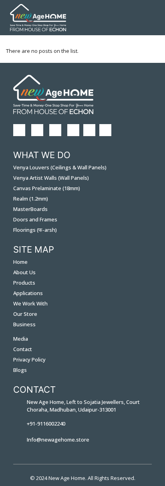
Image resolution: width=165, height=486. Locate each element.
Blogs (20, 370)
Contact (22, 349)
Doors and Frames (35, 219)
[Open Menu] (150, 17)
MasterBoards (30, 209)
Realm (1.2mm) (30, 198)
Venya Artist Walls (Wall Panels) (51, 177)
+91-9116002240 (46, 423)
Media (20, 338)
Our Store (25, 313)
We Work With (30, 303)
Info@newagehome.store (58, 439)
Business (24, 324)
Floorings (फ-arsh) (35, 229)
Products (24, 282)
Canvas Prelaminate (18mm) (46, 188)
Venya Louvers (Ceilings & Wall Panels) (60, 167)
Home (20, 261)
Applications (28, 293)
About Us (24, 272)
